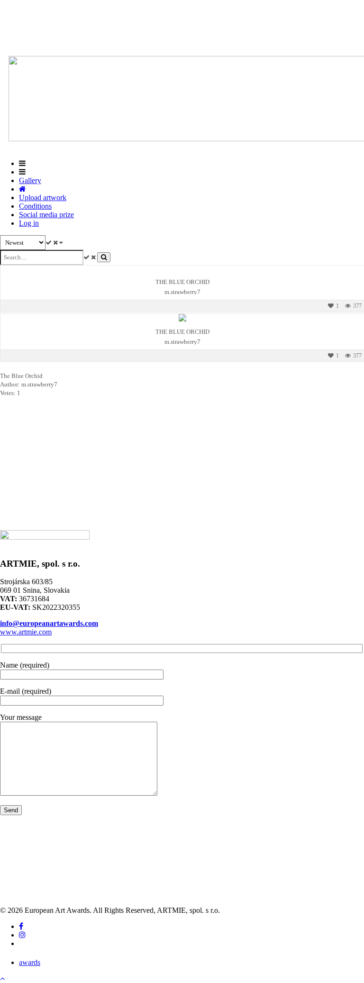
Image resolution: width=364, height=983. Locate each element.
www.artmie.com (26, 632)
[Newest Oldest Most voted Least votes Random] (31, 242)
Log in (29, 223)
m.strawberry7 (182, 291)
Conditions (35, 206)
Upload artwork (42, 197)
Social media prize (46, 215)
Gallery (30, 180)
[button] (2, 978)
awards (29, 962)
